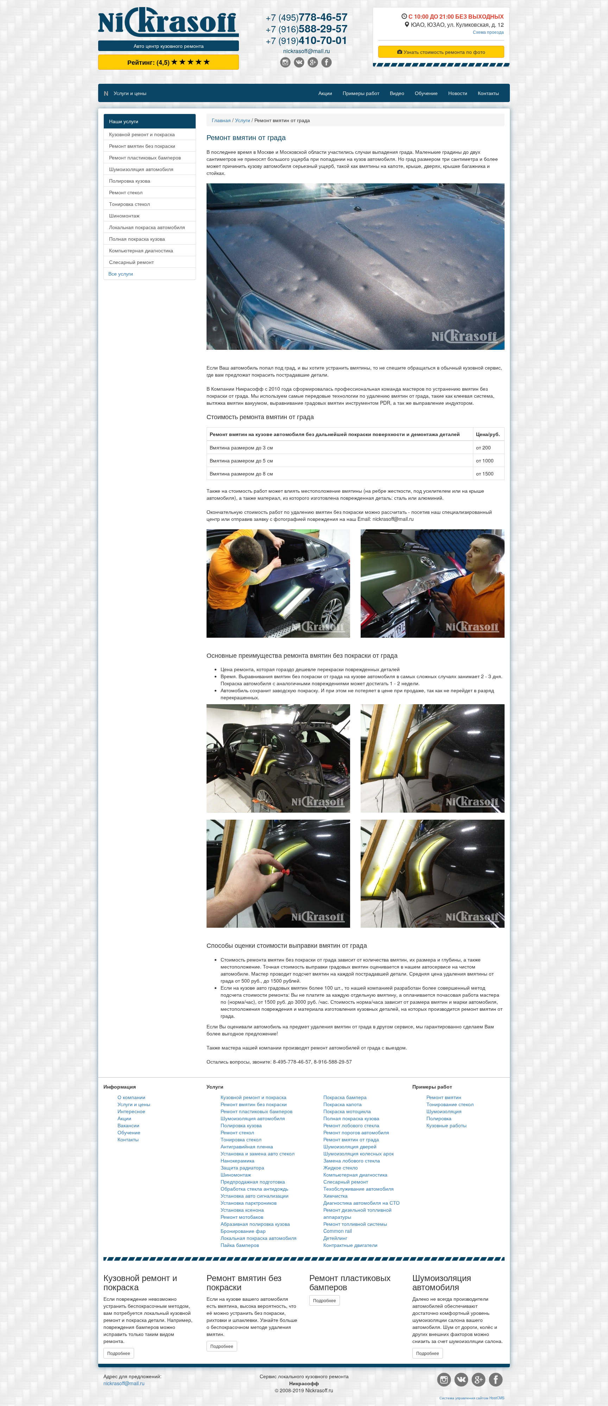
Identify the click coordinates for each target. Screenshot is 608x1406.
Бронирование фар (243, 1230)
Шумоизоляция (444, 1111)
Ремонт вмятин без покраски (142, 145)
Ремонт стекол (125, 192)
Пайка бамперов (240, 1244)
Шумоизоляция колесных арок (358, 1153)
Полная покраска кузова (137, 238)
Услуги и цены (130, 92)
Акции (325, 92)
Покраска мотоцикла (347, 1111)
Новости (457, 92)
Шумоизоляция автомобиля (141, 168)
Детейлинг (335, 1237)
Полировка (438, 1118)
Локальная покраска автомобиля (147, 227)
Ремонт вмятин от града (351, 1139)
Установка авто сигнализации (255, 1195)
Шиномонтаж (124, 215)
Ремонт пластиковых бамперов (145, 157)
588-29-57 (307, 28)
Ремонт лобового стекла (351, 1125)
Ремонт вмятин (443, 1097)
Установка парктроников (249, 1202)
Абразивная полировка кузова (255, 1223)
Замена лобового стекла (351, 1160)
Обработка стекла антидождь (254, 1188)
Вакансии (128, 1125)
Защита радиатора (242, 1167)
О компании (131, 1097)
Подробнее (118, 1353)
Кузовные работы (446, 1125)
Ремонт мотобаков (242, 1216)
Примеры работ (361, 92)
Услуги (242, 120)
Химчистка (335, 1195)
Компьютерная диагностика (141, 250)
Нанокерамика (237, 1160)
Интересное (131, 1111)
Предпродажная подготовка (253, 1181)
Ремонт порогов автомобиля (356, 1132)
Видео (397, 92)
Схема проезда (488, 32)
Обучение (426, 92)
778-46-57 (307, 16)
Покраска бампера (345, 1097)
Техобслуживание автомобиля (358, 1188)
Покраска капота (342, 1104)
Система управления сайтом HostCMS (472, 1397)
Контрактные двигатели (350, 1244)
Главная (221, 120)
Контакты (488, 92)
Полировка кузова (129, 180)
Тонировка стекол (129, 203)
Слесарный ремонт (131, 261)
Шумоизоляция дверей (349, 1146)
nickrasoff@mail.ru (306, 51)
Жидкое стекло (340, 1167)
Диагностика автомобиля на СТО (361, 1202)
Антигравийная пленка (247, 1146)
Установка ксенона (242, 1209)
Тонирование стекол (450, 1104)
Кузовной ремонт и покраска (142, 134)
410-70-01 (307, 39)
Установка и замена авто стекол (257, 1153)
